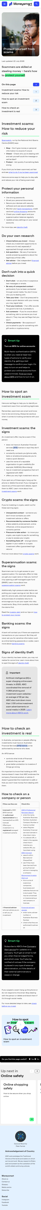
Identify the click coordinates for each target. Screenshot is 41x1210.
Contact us (6, 1182)
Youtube (5, 1205)
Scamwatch (6, 140)
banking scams (18, 644)
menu (4, 3)
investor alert (15, 612)
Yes (32, 1059)
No (38, 1059)
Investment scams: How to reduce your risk (15, 92)
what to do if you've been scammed (23, 172)
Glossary (5, 1184)
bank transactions (24, 209)
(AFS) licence (22, 746)
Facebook (5, 1202)
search (36, 3)
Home (20, 4)
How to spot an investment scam (15, 100)
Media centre (6, 1187)
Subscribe (5, 1190)
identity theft (22, 227)
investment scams (9, 491)
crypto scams (28, 554)
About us (5, 1179)
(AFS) (15, 448)
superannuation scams (11, 585)
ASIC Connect (26, 853)
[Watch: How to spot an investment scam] (20, 1035)
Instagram (5, 1199)
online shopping (20, 211)
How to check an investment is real (11, 110)
